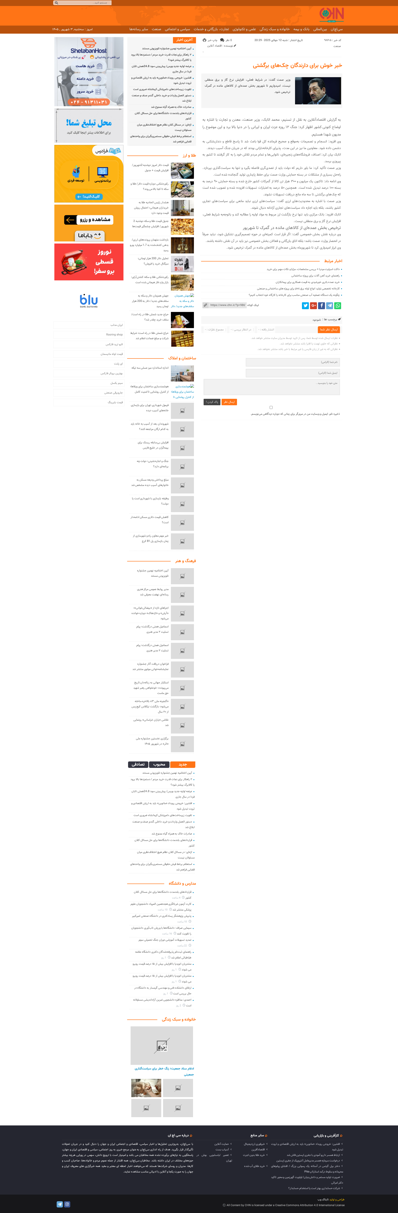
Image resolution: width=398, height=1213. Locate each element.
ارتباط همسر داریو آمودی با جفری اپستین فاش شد (313, 1155)
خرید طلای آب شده (254, 1166)
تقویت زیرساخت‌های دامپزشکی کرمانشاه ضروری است (162, 89)
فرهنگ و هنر (185, 561)
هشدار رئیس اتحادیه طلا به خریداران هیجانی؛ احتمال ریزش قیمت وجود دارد (151, 207)
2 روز (179, 1006)
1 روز (164, 958)
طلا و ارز (189, 156)
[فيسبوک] (321, 305)
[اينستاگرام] (67, 1204)
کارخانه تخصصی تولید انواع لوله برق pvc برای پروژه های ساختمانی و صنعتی (298, 289)
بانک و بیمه (301, 29)
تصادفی (138, 764)
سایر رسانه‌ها (138, 29)
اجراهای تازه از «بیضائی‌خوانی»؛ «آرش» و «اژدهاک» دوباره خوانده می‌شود (150, 613)
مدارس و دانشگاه (182, 884)
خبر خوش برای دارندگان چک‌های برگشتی (297, 65)
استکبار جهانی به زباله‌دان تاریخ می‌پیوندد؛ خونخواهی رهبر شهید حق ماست (150, 688)
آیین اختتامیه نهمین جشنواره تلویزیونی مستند (166, 49)
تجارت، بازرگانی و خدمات (211, 29)
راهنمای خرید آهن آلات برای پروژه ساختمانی (315, 276)
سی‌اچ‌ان (337, 29)
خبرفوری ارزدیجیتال (254, 1144)
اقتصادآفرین (258, 1150)
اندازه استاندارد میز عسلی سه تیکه (150, 368)
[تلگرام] (329, 305)
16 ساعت (167, 934)
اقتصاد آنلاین (214, 46)
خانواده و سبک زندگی (275, 29)
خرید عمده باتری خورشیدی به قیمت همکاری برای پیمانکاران (308, 282)
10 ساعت (163, 910)
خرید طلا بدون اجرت (254, 1155)
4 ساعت (176, 898)
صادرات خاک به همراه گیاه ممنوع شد (171, 107)
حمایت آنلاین (221, 1144)
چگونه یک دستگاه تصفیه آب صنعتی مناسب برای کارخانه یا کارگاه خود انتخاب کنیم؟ (294, 295)
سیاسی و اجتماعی (177, 29)
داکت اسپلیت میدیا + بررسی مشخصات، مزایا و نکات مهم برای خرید (303, 269)
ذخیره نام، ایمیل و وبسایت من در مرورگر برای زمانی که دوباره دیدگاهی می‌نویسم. (295, 414)
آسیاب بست (222, 1150)
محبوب (159, 764)
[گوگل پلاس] (313, 305)
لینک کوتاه (253, 305)
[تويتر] (305, 305)
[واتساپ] (337, 305)
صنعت (156, 29)
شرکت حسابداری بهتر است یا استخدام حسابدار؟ (314, 1188)
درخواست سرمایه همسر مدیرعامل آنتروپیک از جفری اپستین (308, 1161)
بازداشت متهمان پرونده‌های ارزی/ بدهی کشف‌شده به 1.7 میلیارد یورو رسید (149, 245)
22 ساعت (182, 946)
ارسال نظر (229, 402)
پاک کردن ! (212, 402)
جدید (183, 764)
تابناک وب (323, 1200)
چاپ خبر (212, 40)
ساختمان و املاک (182, 358)
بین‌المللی (320, 29)
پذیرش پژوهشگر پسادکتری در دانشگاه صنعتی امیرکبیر (161, 916)
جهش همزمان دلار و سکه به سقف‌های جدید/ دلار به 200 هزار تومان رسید (150, 301)
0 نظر (229, 40)
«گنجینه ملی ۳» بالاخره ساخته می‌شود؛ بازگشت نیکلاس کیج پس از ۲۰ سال (150, 706)
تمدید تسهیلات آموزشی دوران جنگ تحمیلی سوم (165, 940)
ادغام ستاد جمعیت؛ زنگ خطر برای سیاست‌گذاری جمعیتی (164, 1071)
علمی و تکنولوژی (244, 29)
